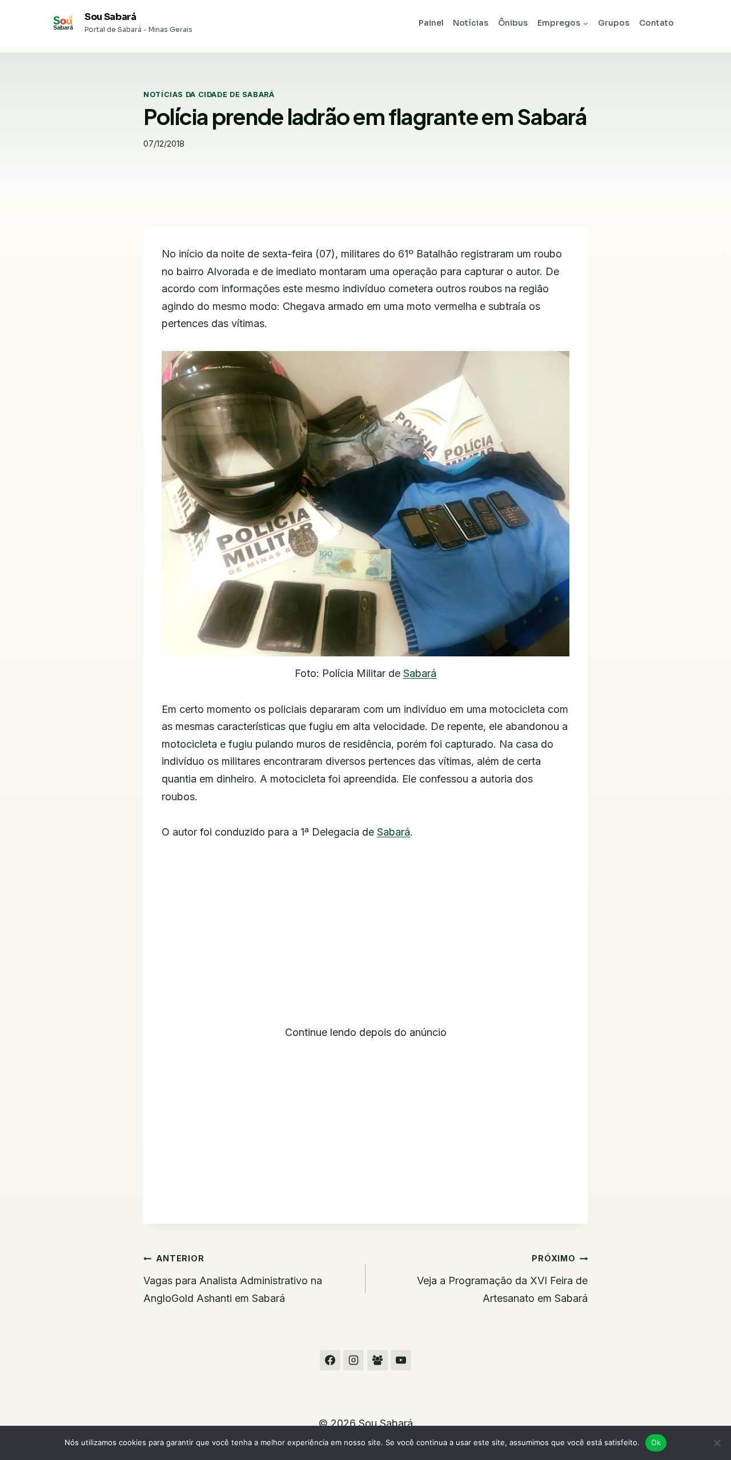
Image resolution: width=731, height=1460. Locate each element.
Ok (656, 1442)
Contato (656, 23)
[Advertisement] (365, 939)
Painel (431, 23)
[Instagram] (353, 1360)
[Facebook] (330, 1360)
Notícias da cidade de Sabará (209, 94)
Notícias (470, 23)
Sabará (419, 673)
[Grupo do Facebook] (377, 1360)
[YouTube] (401, 1360)
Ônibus (513, 23)
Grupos (613, 23)
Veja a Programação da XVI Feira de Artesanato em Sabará (502, 1278)
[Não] (716, 1443)
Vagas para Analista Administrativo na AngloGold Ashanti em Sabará (232, 1278)
